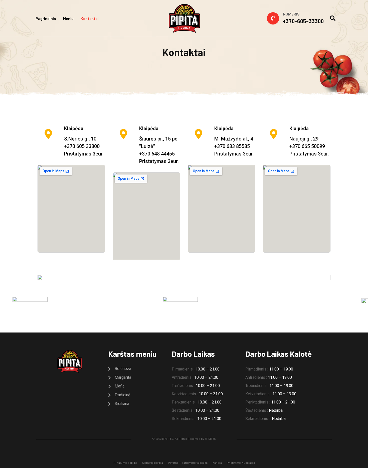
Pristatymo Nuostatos (241, 462)
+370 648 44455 (157, 154)
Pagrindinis (46, 18)
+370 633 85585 (232, 146)
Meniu (68, 18)
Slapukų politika (152, 462)
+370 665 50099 (307, 146)
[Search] (332, 18)
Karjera (217, 462)
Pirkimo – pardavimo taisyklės (188, 462)
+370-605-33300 (303, 21)
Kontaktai (90, 18)
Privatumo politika (125, 462)
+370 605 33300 (82, 146)
